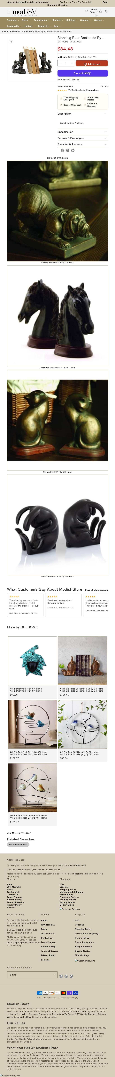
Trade (94, 9)
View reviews (92, 90)
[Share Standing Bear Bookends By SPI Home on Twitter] (66, 150)
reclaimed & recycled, (17, 1014)
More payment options (68, 79)
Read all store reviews (96, 589)
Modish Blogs (67, 905)
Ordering (64, 887)
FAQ (62, 884)
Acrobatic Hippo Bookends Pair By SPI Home (81, 691)
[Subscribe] (54, 974)
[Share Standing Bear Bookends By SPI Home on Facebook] (61, 150)
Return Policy (67, 894)
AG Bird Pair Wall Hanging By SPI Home (79, 754)
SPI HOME (63, 41)
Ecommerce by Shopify (69, 998)
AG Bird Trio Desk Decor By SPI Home (28, 818)
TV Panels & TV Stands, (76, 1014)
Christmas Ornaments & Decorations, (46, 1014)
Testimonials (13, 892)
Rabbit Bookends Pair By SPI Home (57, 576)
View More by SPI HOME (19, 833)
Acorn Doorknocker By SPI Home (26, 691)
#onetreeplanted (78, 865)
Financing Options (69, 897)
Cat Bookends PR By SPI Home (57, 471)
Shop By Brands (68, 899)
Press (10, 889)
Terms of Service (15, 902)
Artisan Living (14, 899)
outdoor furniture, (78, 1011)
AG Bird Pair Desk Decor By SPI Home (28, 754)
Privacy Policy (14, 905)
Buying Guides (67, 902)
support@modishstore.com (85, 873)
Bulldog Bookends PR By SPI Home (57, 262)
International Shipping (71, 892)
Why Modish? (14, 887)
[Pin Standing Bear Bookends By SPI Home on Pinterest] (71, 150)
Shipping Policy (68, 889)
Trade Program (14, 897)
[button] (8, 12)
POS (55, 998)
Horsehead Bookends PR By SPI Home (57, 367)
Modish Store (48, 998)
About (10, 884)
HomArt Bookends (18, 844)
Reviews (11, 907)
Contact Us (93, 13)
